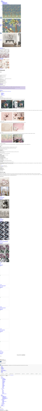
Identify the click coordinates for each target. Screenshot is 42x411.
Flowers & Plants (4, 379)
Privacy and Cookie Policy (3, 370)
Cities (3, 380)
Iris (0, 263)
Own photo (2, 368)
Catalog (2, 367)
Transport (3, 388)
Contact (2, 372)
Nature (3, 386)
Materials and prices (4, 401)
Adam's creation (1, 58)
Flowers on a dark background (4, 241)
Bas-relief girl (1, 219)
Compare (2, 405)
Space (3, 383)
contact (2, 165)
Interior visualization (4, 398)
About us (3, 400)
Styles (3, 387)
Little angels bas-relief (2, 285)
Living (3, 390)
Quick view (1, 243)
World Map (3, 382)
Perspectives (3, 385)
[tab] (21, 93)
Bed (5, 91)
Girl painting (1, 68)
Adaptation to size (4, 2)
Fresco (2, 48)
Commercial (3, 403)
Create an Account (2, 409)
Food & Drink (3, 381)
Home (0, 48)
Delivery (2, 371)
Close (0, 407)
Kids (2, 391)
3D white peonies (2, 197)
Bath (2, 392)
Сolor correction (4, 3)
